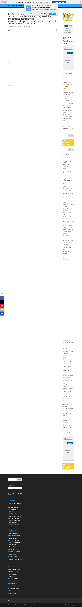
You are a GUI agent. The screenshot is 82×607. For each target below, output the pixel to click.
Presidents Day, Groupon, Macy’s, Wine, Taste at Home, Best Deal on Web (68, 126)
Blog (64, 197)
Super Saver (66, 393)
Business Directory (68, 200)
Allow (52, 13)
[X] (2, 302)
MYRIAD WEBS (66, 422)
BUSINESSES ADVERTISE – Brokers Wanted (68, 204)
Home (9, 600)
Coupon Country (67, 411)
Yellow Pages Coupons (16, 26)
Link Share (65, 420)
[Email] (2, 310)
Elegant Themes (19, 605)
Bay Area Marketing (68, 375)
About (64, 186)
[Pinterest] (2, 306)
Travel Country (66, 396)
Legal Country (66, 377)
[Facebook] (2, 298)
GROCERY (65, 235)
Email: (65, 48)
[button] (41, 2)
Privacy (64, 238)
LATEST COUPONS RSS (15, 494)
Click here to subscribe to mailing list (67, 142)
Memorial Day (66, 101)
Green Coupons (67, 417)
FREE (64, 184)
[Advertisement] (69, 288)
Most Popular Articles (15, 516)
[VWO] (32, 13)
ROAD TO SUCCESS (68, 389)
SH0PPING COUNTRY (68, 366)
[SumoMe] (2, 314)
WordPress (35, 605)
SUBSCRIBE (65, 245)
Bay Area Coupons (67, 373)
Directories (66, 340)
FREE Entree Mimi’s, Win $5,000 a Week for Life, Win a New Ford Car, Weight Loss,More (68, 229)
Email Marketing (67, 60)
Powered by (28, 13)
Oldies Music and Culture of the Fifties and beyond (68, 361)
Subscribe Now (59, 2)
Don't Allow (43, 13)
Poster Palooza (66, 386)
